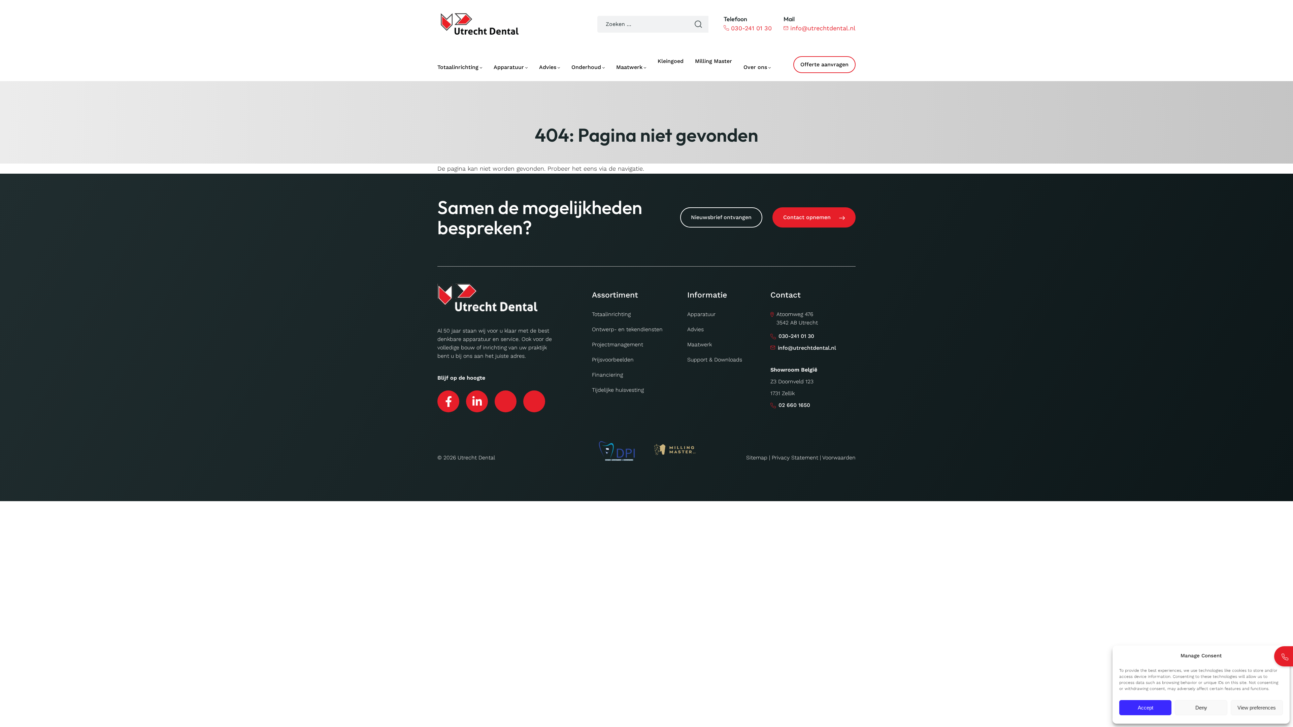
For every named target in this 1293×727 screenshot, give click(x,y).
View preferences (1256, 708)
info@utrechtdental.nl (823, 28)
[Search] (698, 24)
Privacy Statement (795, 457)
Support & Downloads (714, 359)
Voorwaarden (839, 457)
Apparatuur (701, 314)
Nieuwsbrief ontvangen (721, 217)
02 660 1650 (794, 405)
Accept (1145, 708)
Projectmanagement (617, 344)
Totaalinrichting (611, 314)
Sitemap (756, 457)
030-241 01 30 (751, 28)
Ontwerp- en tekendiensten (627, 329)
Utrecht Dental (476, 457)
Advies (695, 329)
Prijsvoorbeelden (613, 359)
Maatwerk (699, 344)
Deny (1201, 708)
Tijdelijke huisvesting (618, 390)
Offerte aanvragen (824, 64)
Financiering (607, 375)
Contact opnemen (807, 217)
